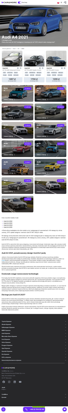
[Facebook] (4, 382)
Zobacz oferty (8, 99)
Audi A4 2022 (8, 221)
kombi (3, 260)
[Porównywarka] (18, 68)
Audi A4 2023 (8, 223)
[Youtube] (20, 382)
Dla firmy (24, 2)
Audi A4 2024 (8, 225)
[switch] (19, 2)
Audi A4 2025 (8, 227)
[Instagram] (9, 382)
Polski (3, 389)
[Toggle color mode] (61, 2)
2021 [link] (22, 48)
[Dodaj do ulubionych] (21, 68)
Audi (14, 48)
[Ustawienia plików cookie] (3, 409)
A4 (18, 48)
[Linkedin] (15, 382)
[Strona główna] (9, 2)
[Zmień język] (58, 2)
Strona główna (6, 48)
